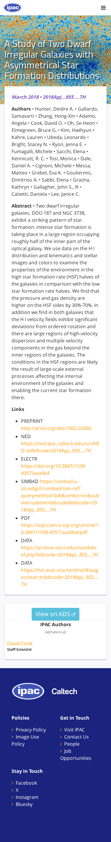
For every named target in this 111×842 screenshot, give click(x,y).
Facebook (26, 783)
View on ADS (54, 614)
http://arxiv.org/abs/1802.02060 (56, 428)
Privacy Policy (31, 729)
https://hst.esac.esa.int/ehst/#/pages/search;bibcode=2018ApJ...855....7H (60, 577)
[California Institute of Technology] (67, 690)
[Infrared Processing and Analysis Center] (31, 690)
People (72, 744)
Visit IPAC (74, 729)
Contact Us (76, 736)
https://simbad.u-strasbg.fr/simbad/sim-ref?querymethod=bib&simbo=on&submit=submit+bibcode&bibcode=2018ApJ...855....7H (60, 495)
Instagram (27, 797)
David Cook (19, 643)
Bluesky (24, 804)
